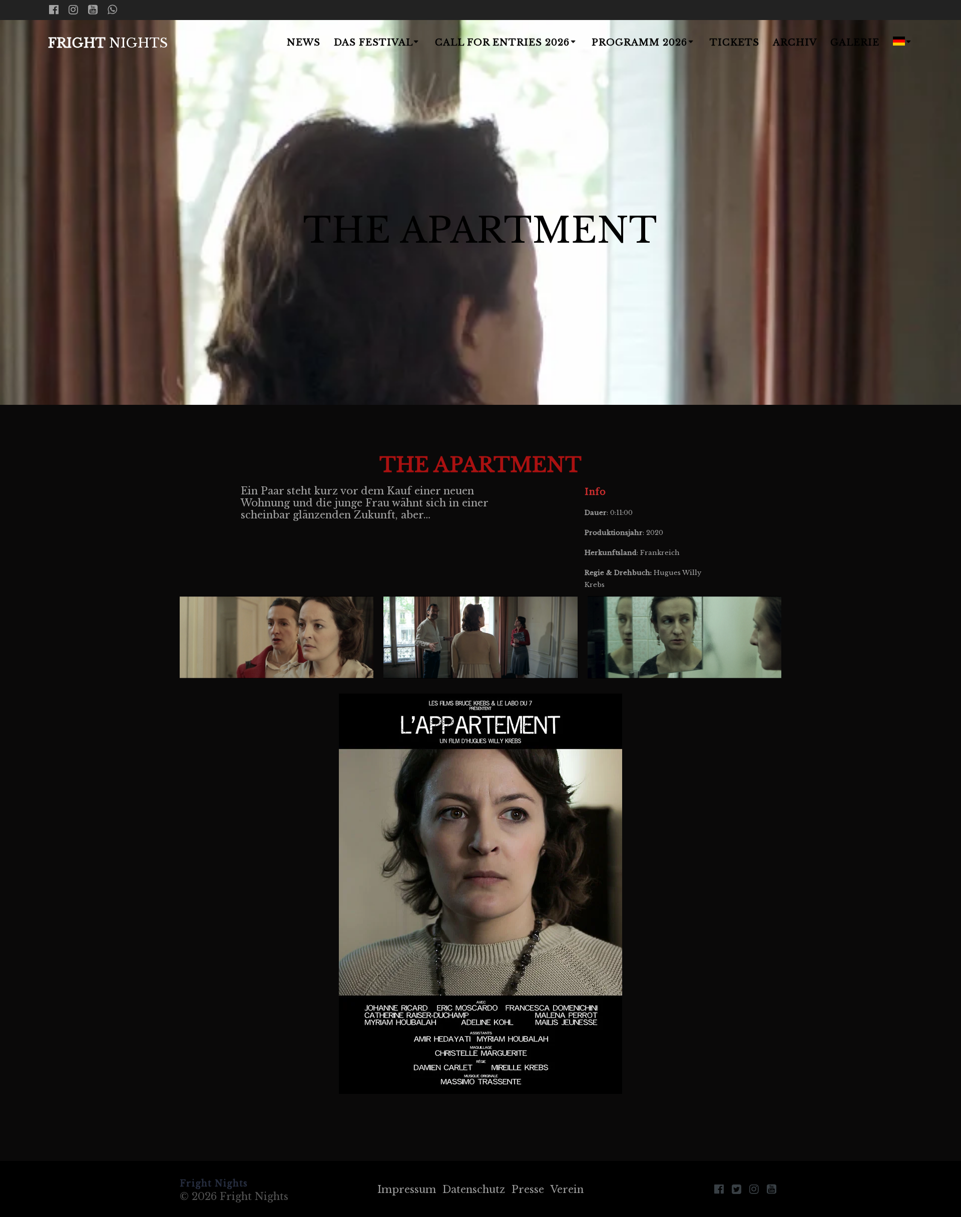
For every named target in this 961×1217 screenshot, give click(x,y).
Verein (567, 1189)
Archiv (795, 42)
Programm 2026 (639, 42)
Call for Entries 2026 (502, 42)
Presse (528, 1189)
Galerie (854, 42)
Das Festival (373, 42)
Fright (108, 43)
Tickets (734, 42)
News (303, 42)
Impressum (406, 1189)
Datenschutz (473, 1189)
